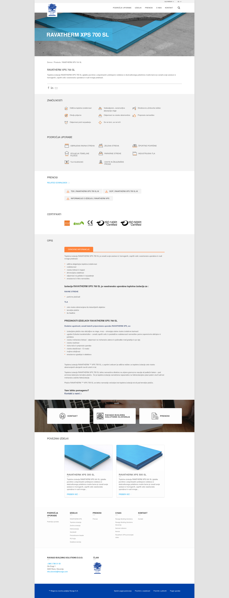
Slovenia (168, 1)
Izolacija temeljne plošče (79, 154)
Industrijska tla (146, 153)
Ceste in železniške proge (114, 163)
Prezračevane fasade (77, 535)
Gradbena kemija (75, 542)
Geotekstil (73, 532)
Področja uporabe (122, 8)
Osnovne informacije (79, 249)
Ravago (97, 568)
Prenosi (149, 8)
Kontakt (169, 8)
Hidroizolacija (74, 529)
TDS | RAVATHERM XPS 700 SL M (84, 191)
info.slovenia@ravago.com (57, 571)
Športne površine (147, 145)
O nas (159, 8)
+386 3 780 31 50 (54, 563)
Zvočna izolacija (75, 525)
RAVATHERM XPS (76, 519)
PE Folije (73, 538)
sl (179, 1)
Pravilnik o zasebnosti (142, 591)
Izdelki (138, 8)
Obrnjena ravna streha (82, 145)
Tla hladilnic (76, 162)
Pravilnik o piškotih (160, 591)
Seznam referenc (120, 528)
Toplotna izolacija (75, 522)
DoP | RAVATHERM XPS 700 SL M (123, 191)
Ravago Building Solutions (124, 519)
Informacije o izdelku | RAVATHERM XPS (89, 198)
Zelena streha (111, 145)
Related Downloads (57, 182)
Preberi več (72, 494)
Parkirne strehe (112, 153)
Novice (117, 531)
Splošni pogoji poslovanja (123, 591)
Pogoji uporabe (175, 591)
